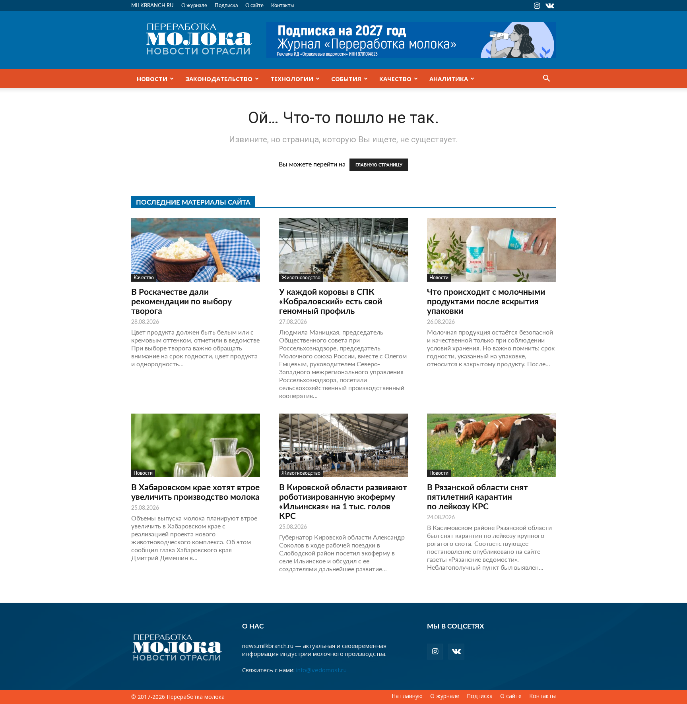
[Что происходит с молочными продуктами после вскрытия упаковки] (491, 250)
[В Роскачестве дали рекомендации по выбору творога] (195, 250)
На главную (407, 696)
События (346, 79)
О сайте (254, 5)
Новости (152, 79)
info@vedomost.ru (321, 670)
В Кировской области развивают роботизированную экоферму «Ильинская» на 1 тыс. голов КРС (343, 501)
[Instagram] (537, 5)
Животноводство (300, 277)
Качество (395, 79)
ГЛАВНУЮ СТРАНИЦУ (378, 165)
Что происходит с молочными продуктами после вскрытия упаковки (486, 301)
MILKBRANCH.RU (152, 5)
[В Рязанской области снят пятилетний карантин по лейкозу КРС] (491, 445)
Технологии (291, 79)
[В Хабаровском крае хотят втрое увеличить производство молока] (195, 445)
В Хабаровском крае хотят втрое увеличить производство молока (195, 491)
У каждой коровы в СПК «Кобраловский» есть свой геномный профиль (330, 301)
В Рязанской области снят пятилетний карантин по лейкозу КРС (477, 496)
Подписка (226, 5)
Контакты (282, 5)
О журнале (194, 5)
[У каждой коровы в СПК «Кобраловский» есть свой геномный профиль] (343, 250)
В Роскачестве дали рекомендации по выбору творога (181, 301)
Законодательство (218, 79)
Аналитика (448, 79)
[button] (546, 79)
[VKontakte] (550, 5)
